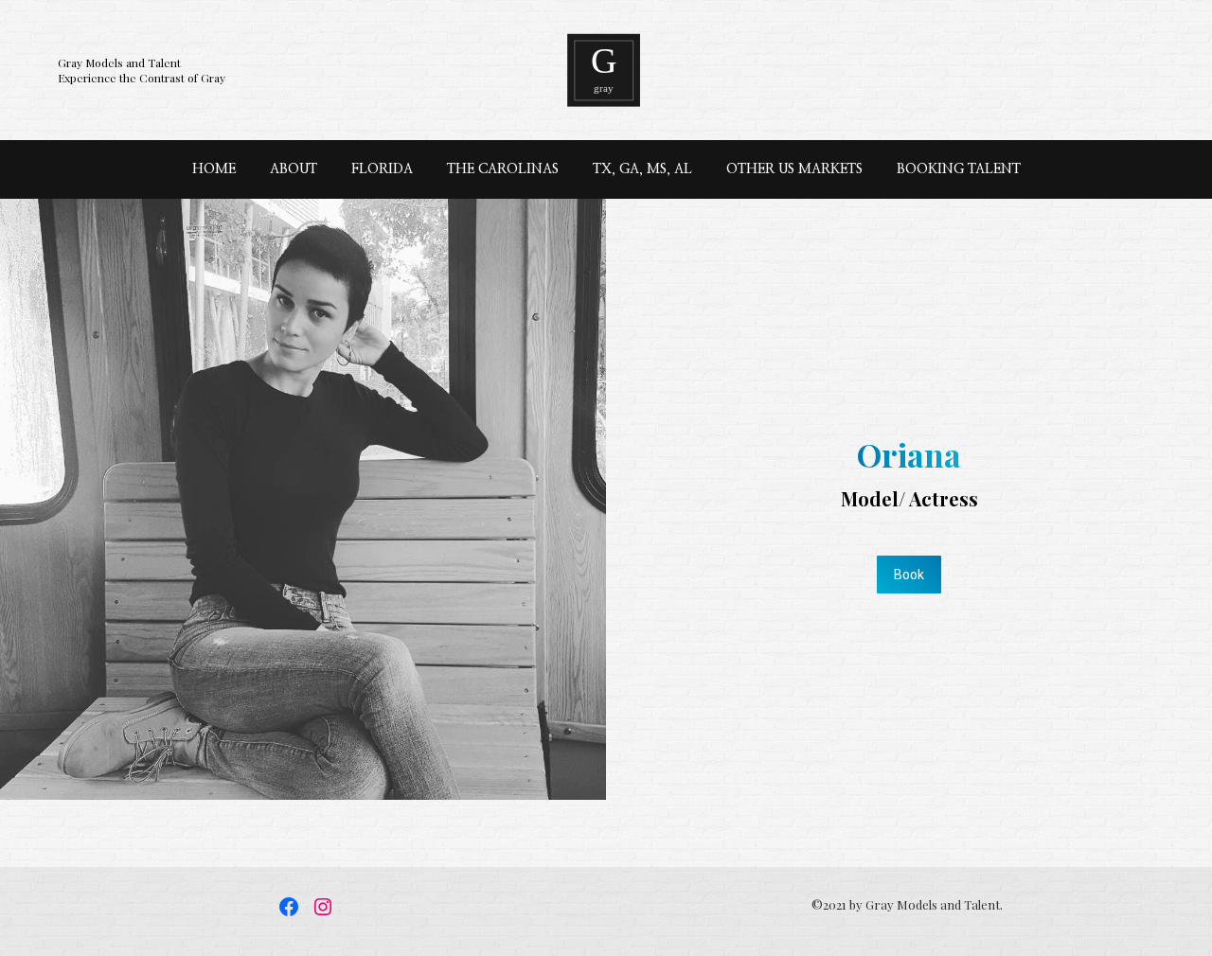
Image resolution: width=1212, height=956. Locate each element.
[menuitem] (214, 169)
